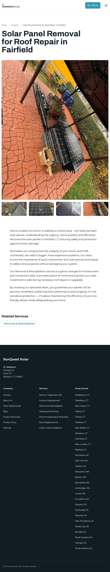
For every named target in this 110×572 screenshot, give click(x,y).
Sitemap (7, 428)
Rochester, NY (82, 455)
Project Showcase (11, 417)
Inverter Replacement (49, 400)
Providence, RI (82, 499)
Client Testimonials (12, 406)
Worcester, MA (82, 471)
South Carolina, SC (83, 548)
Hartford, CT (80, 422)
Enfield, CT (80, 417)
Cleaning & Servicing (48, 411)
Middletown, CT (82, 395)
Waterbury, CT (81, 400)
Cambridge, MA (82, 488)
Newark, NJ (80, 532)
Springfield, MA (82, 482)
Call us (94, 5)
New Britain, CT (82, 428)
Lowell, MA (80, 493)
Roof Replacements (48, 422)
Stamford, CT (81, 439)
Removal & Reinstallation (19, 323)
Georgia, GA (80, 543)
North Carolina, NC (83, 537)
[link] (44, 25)
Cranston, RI (81, 504)
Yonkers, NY (80, 466)
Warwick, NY (81, 515)
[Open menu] (106, 5)
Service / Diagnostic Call (50, 395)
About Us (7, 400)
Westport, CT (81, 433)
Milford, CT (80, 411)
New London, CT (83, 444)
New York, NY (81, 461)
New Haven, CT (82, 406)
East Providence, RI (84, 521)
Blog (5, 411)
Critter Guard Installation (50, 428)
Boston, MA (80, 477)
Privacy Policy (9, 422)
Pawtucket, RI (82, 510)
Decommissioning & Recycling (53, 417)
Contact (7, 395)
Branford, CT (81, 450)
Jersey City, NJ (82, 526)
